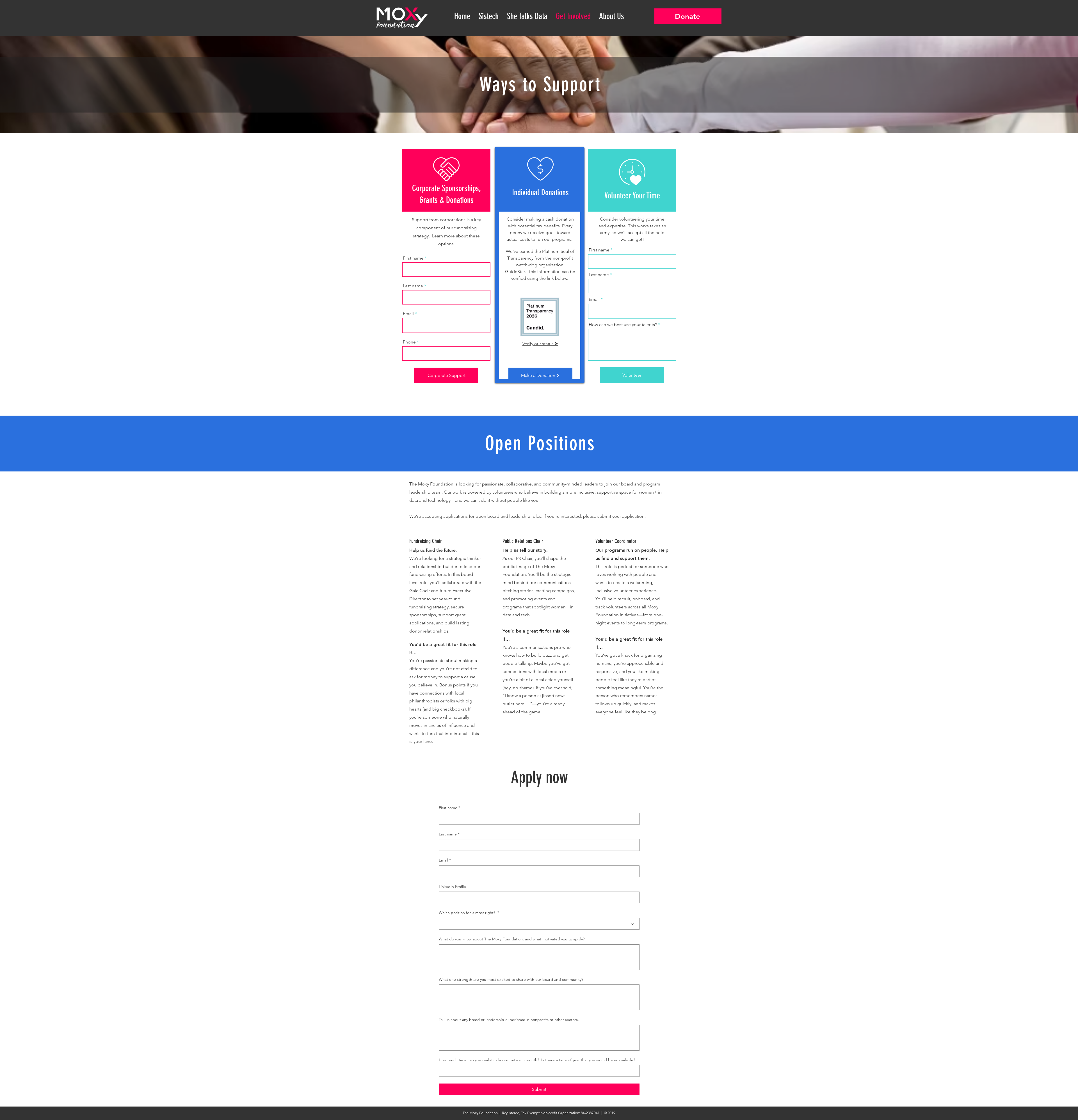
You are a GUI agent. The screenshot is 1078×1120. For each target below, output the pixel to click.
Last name (413, 286)
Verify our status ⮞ (540, 343)
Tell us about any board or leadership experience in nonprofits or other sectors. (509, 1019)
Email (408, 314)
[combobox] (539, 924)
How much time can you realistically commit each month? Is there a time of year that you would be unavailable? (537, 1059)
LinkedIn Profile (452, 886)
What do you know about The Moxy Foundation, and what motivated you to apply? (511, 939)
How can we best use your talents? (623, 324)
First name (413, 258)
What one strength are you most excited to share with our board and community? (511, 979)
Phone (409, 342)
